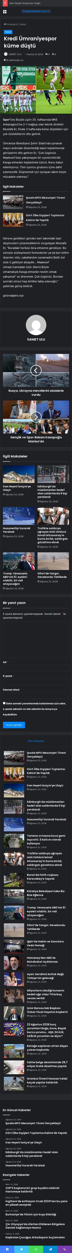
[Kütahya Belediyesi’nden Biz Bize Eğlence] (14, 896)
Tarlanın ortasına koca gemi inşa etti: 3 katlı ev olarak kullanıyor (46, 839)
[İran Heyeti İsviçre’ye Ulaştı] (19, 474)
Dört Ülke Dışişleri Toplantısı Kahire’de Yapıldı (46, 771)
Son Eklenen (36, 741)
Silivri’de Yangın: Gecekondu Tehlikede (52, 575)
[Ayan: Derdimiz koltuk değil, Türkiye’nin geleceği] (14, 979)
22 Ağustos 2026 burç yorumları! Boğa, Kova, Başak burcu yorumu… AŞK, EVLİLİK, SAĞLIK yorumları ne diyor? (46, 1030)
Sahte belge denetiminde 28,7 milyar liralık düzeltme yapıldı (47, 1064)
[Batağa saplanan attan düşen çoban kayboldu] (14, 1051)
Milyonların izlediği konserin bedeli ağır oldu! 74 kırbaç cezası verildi (45, 994)
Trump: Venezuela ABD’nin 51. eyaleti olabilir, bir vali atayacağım (15, 579)
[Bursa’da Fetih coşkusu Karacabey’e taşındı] (14, 880)
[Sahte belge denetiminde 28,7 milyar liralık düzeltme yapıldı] (14, 1067)
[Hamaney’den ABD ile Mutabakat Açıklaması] (14, 963)
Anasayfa (11, 24)
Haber (22, 24)
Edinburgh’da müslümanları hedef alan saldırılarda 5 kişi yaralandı (52, 492)
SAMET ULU (15, 54)
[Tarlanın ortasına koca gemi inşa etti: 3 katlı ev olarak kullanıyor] (14, 841)
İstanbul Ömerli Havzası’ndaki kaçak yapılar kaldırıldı (47, 1080)
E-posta (8, 675)
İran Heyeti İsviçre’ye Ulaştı (24, 3)
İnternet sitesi (11, 689)
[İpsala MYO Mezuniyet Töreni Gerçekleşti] (13, 202)
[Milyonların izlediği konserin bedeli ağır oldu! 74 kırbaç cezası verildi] (14, 995)
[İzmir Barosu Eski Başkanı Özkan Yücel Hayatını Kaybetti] (14, 1013)
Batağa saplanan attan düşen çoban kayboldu (47, 1048)
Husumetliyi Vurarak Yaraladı (16, 530)
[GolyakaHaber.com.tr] (36, 11)
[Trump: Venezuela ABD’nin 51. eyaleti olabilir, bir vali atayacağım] (19, 561)
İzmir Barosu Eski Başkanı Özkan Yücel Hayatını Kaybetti (47, 1010)
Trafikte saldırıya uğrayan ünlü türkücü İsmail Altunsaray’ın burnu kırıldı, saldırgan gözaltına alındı (52, 535)
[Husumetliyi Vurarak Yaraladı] (19, 516)
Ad (5, 662)
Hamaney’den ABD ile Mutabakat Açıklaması (42, 960)
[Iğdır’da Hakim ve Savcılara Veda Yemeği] (14, 946)
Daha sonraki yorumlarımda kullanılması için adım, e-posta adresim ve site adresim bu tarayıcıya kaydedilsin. (34, 709)
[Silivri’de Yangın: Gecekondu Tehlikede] (53, 561)
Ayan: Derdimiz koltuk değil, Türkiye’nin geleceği (45, 976)
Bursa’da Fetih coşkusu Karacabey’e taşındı (42, 877)
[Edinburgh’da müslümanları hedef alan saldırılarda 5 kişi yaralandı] (53, 474)
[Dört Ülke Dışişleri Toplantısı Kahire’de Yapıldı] (13, 220)
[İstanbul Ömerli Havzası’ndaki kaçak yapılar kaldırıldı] (14, 1084)
